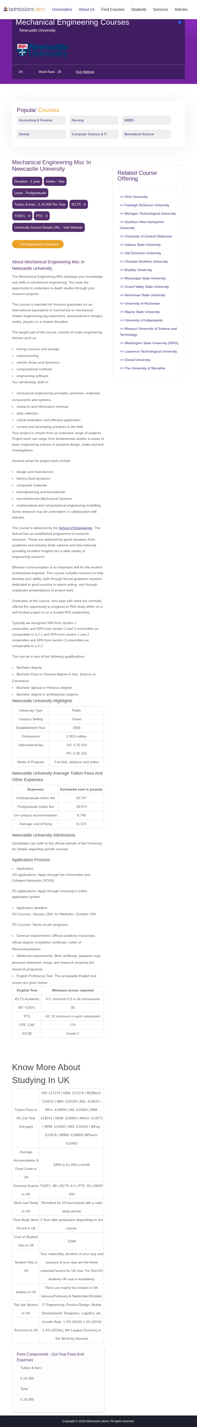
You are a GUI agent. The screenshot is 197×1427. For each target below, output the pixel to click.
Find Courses (112, 9)
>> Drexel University (135, 360)
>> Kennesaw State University (142, 295)
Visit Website (85, 72)
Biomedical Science (139, 134)
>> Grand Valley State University (144, 287)
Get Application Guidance (39, 244)
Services (160, 9)
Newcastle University (37, 30)
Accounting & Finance (35, 120)
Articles (181, 9)
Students (138, 9)
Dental (24, 134)
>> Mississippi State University (143, 278)
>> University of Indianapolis (141, 320)
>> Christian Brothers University (144, 261)
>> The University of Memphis (142, 368)
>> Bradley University (136, 270)
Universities (62, 9)
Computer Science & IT (89, 134)
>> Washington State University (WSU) (149, 343)
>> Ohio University (134, 197)
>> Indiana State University (140, 245)
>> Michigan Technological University (148, 213)
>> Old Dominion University (140, 253)
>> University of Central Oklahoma (146, 236)
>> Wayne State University (140, 312)
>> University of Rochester (140, 303)
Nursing (78, 120)
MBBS (129, 120)
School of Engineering (75, 528)
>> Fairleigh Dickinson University (144, 205)
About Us (87, 9)
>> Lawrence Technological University (148, 351)
